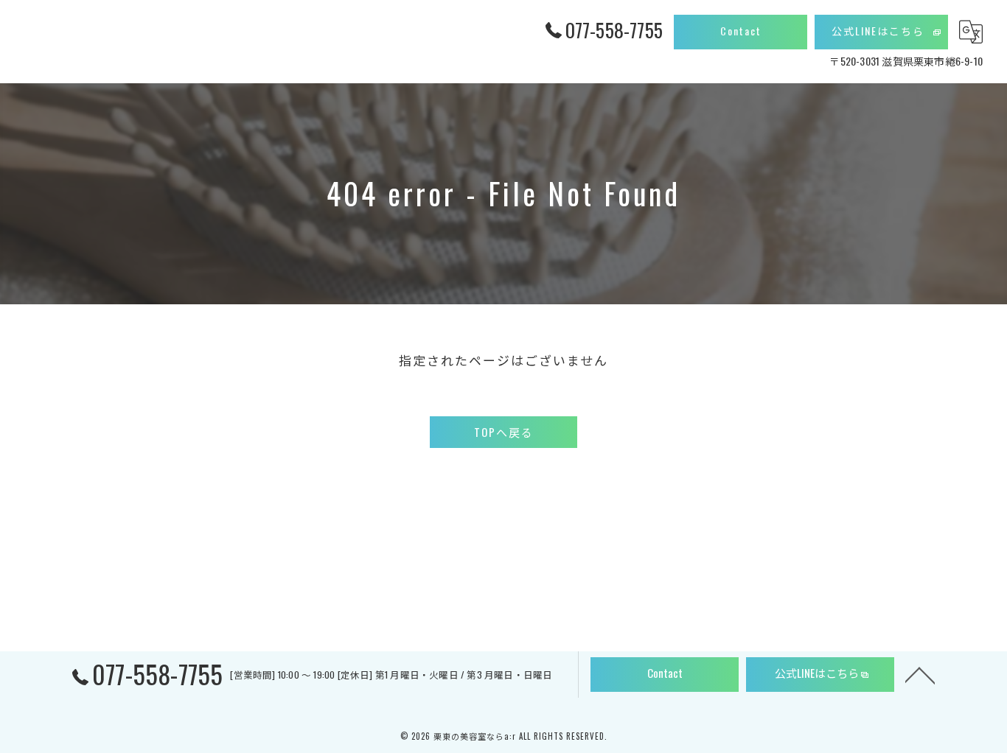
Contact (741, 30)
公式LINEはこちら (878, 30)
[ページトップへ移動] (920, 674)
